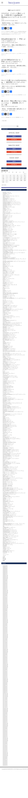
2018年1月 (5, 691)
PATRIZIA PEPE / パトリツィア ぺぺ (11, 453)
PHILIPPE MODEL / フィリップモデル (11, 462)
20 (17, 178)
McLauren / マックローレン (9, 408)
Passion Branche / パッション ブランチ (12, 452)
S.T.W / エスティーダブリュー (9, 490)
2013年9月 (5, 755)
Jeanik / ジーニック (7, 360)
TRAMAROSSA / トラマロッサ (10, 530)
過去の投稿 (3, 119)
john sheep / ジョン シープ (9, 362)
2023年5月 (5, 613)
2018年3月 (5, 689)
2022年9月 (5, 622)
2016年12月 (5, 707)
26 (14, 179)
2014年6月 (5, 744)
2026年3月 (5, 571)
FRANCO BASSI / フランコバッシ (10, 309)
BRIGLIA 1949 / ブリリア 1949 (9, 233)
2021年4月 (5, 643)
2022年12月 (5, 619)
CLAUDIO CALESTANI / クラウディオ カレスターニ (14, 249)
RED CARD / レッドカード (9, 476)
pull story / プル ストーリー (9, 473)
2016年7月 (5, 714)
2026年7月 (5, 566)
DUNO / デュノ (6, 276)
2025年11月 (5, 576)
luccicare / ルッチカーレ (8, 391)
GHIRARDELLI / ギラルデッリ (9, 319)
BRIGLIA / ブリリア (7, 232)
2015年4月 (5, 732)
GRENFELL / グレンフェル (9, 335)
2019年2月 (5, 675)
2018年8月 (5, 683)
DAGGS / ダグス (6, 255)
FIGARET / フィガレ (7, 296)
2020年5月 (5, 657)
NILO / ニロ (5, 432)
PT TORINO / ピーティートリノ (10, 468)
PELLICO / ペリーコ (7, 456)
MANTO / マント (6, 400)
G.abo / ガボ (5, 313)
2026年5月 (5, 568)
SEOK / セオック (6, 499)
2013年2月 (5, 764)
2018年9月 (5, 682)
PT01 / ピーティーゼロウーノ (11, 53)
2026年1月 (5, 573)
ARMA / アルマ (6, 207)
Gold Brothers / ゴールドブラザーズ (11, 331)
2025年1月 (5, 588)
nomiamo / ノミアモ (7, 434)
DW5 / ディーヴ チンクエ (8, 277)
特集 (4, 559)
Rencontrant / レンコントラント (10, 479)
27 (17, 179)
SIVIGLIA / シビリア (7, 504)
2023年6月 (5, 611)
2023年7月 (5, 610)
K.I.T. (4, 370)
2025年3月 (5, 585)
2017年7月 (5, 699)
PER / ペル (5, 460)
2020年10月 (5, 651)
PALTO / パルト (6, 445)
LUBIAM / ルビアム (13, 31)
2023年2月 (5, 616)
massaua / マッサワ (7, 403)
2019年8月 (5, 668)
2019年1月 (5, 677)
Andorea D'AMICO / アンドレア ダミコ (11, 201)
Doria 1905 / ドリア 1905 (8, 271)
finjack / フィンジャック (8, 302)
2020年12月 (5, 648)
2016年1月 (5, 721)
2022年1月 (5, 632)
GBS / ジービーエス (7, 317)
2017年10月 (5, 695)
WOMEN (5, 545)
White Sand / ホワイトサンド (9, 541)
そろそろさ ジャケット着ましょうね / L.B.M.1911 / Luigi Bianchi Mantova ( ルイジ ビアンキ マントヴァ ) (13, 16)
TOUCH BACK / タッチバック (9, 529)
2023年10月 (5, 606)
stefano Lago (5, 509)
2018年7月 (5, 684)
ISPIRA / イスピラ (7, 356)
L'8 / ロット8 (5, 373)
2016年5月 (5, 716)
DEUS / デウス (6, 267)
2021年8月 (5, 638)
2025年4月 (5, 584)
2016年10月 (5, 710)
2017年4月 (5, 702)
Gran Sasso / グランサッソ (9, 333)
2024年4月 (5, 599)
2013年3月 (5, 763)
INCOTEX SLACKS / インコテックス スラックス (14, 354)
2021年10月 (5, 636)
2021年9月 (5, 637)
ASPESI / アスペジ (7, 208)
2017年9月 (5, 696)
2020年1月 (5, 662)
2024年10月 (5, 592)
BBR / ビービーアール (8, 222)
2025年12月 (5, 574)
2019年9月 (5, 667)
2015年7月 (5, 728)
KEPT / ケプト (6, 371)
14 (21, 176)
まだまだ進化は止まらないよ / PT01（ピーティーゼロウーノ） (12, 60)
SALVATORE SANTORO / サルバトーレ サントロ (14, 492)
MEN (4, 412)
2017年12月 (5, 693)
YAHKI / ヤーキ (6, 546)
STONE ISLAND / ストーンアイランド (11, 510)
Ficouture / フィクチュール (9, 295)
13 (17, 176)
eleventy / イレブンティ (8, 281)
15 (24, 176)
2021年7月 (5, 640)
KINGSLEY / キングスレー (9, 372)
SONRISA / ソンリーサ (8, 508)
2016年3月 (5, 719)
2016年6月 (5, 715)
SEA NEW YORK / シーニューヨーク (11, 495)
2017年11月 (5, 694)
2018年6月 (5, 685)
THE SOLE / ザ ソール (8, 519)
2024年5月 (5, 598)
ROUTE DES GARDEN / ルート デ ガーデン (13, 488)
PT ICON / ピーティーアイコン (10, 467)
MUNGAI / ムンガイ (7, 429)
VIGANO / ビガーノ (7, 540)
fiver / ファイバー (7, 303)
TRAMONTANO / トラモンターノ (10, 531)
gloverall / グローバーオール (9, 329)
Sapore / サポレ (6, 494)
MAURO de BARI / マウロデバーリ (11, 405)
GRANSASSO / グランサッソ (9, 334)
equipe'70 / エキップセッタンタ (10, 283)
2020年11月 (5, 650)
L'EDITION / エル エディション (10, 375)
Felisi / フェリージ (7, 291)
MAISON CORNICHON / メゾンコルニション (13, 398)
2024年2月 (5, 601)
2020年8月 (5, 653)
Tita (3, 525)
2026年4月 (5, 569)
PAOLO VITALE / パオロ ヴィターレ (11, 450)
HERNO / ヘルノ (6, 343)
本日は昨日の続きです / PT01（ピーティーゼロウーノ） (13, 40)
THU (4, 521)
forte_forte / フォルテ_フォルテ (10, 306)
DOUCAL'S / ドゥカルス (8, 272)
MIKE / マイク (6, 416)
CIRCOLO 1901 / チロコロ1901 (10, 245)
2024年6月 (5, 597)
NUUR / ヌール (6, 435)
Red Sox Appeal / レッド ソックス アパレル (12, 477)
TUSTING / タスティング (8, 534)
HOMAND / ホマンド (7, 346)
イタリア (5, 552)
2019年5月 (5, 672)
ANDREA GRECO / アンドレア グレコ (11, 203)
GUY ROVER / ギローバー (9, 339)
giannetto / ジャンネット (8, 325)
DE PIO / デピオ (6, 261)
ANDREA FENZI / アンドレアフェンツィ (12, 202)
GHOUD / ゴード (6, 320)
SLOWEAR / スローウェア (9, 505)
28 (21, 179)
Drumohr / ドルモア (7, 275)
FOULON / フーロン (7, 307)
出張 (4, 556)
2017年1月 (5, 706)
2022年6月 (5, 626)
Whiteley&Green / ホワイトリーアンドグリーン (13, 542)
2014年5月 (5, 746)
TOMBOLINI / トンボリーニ (9, 526)
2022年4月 (5, 629)
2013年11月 (5, 753)
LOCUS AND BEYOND (8, 386)
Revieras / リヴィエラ (8, 482)
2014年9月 (5, 741)
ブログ (4, 554)
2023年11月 (5, 605)
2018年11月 (5, 679)
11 (10, 176)
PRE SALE (5, 465)
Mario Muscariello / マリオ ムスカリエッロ (12, 402)
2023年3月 (5, 615)
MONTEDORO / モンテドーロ (10, 425)
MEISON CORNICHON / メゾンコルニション (13, 410)
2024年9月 (5, 593)
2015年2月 (5, 735)
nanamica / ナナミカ (7, 431)
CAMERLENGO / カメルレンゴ (10, 239)
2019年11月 (5, 664)
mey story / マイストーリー (9, 414)
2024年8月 (5, 594)
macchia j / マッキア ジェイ (9, 397)
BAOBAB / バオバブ (7, 216)
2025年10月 (5, 577)
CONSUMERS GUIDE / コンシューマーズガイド (14, 251)
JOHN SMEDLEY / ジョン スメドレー (11, 364)
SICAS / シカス (6, 501)
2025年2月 (5, 587)
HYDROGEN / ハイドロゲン (9, 347)
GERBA (4, 318)
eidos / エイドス (6, 280)
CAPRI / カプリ (6, 240)
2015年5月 (5, 731)
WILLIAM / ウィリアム (8, 543)
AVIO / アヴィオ (6, 211)
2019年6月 (5, 670)
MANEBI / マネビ (7, 399)
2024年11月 (5, 590)
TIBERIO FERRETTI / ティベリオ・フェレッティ (14, 522)
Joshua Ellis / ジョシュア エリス (10, 367)
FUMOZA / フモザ (7, 312)
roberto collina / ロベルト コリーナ (10, 487)
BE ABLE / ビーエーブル (8, 223)
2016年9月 (5, 711)
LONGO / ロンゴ (6, 387)
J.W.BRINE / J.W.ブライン (9, 357)
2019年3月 (5, 674)
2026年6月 (5, 567)
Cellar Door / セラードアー (9, 243)
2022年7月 (5, 625)
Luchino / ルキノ (6, 392)
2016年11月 (5, 709)
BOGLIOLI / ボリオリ (7, 229)
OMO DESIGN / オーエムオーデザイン (11, 437)
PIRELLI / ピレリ (6, 463)
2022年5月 (5, 627)
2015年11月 (5, 723)
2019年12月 (5, 663)
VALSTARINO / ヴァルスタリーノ (10, 538)
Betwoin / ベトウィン (7, 227)
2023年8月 (5, 609)
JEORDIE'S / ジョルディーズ (9, 361)
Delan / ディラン (6, 262)
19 (14, 178)
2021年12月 (5, 633)
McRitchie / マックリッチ (8, 409)
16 (3, 178)
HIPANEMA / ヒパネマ (8, 345)
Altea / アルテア (6, 196)
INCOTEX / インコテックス (11, 94)
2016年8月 (5, 712)
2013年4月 (5, 762)
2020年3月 (5, 659)
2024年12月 (5, 589)
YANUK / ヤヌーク (7, 547)
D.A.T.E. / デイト (6, 254)
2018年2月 (5, 690)
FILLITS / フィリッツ (7, 299)
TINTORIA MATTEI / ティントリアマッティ (12, 524)
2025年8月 (5, 579)
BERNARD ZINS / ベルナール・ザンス (11, 224)
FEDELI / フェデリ (7, 290)
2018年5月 (5, 686)
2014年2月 (5, 749)
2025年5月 (5, 583)
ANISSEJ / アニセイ (7, 205)
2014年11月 (5, 738)
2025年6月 (5, 582)
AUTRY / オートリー (7, 210)
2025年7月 (5, 581)
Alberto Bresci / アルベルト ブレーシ (11, 195)
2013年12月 (5, 752)
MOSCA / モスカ (6, 428)
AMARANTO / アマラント (8, 197)
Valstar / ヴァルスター (8, 537)
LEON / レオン (6, 383)
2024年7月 (5, 595)
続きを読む (12, 24)
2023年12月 (5, 604)
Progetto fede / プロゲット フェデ (10, 466)
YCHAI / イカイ (6, 548)
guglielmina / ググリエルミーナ (10, 336)
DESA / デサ (5, 266)
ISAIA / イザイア (6, 355)
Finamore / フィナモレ (8, 301)
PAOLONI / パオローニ (8, 451)
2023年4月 (5, 614)
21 (21, 178)
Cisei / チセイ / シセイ (8, 248)
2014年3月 (5, 748)
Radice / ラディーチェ (8, 474)
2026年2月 (5, 572)
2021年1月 (5, 647)
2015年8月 (5, 727)
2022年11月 (5, 620)
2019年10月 (5, 666)
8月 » (5, 184)
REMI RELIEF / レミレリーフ (9, 478)
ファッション (6, 553)
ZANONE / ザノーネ (9, 116)
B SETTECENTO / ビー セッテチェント (12, 212)
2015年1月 (5, 736)
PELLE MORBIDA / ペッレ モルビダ (11, 455)
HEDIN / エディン (7, 341)
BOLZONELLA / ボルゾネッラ (9, 230)
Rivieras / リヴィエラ (7, 485)
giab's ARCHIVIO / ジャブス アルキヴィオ (12, 322)
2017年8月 (5, 698)
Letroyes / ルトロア (7, 384)
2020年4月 (5, 658)
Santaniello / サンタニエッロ (9, 493)
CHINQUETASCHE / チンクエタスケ (11, 244)
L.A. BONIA (5, 377)
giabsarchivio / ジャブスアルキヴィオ (11, 323)
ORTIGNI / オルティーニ (8, 442)
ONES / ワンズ (6, 439)
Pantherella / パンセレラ (8, 447)
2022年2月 (5, 631)
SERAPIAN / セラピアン (8, 500)
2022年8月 (5, 624)
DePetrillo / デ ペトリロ (8, 265)
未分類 (4, 558)
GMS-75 (5, 330)
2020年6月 (5, 656)
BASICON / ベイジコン (8, 219)
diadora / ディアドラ (7, 269)
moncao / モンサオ (7, 423)
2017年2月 (5, 705)
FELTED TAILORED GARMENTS (10, 292)
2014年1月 (5, 751)
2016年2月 (5, 720)
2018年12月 (5, 678)
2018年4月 (5, 688)
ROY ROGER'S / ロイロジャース (10, 489)
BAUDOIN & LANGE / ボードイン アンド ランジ (14, 221)
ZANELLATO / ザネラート (8, 550)
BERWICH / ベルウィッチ (8, 226)
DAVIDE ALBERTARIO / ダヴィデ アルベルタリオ (14, 260)
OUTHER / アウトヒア (8, 444)
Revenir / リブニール (7, 481)
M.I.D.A (4, 394)
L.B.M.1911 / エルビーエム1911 (19, 32)
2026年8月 (5, 565)
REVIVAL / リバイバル (8, 483)
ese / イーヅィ (6, 286)
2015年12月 (5, 722)
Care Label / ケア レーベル (9, 242)
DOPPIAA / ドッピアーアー (9, 270)
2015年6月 (5, 730)
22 (24, 178)
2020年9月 (5, 652)
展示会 (4, 557)
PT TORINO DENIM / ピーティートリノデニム (13, 469)
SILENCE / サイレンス (8, 503)
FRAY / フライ (6, 311)
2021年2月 (5, 646)
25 (10, 179)
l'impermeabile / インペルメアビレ (10, 376)
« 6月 (2, 184)
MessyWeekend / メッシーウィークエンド (12, 413)
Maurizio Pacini (6, 404)
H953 (4, 340)
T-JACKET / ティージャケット (10, 513)
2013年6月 (5, 759)
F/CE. (4, 288)
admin (16, 20)
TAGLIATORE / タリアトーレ (9, 514)
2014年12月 (5, 737)
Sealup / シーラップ (7, 497)
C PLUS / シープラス (7, 235)
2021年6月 (5, 641)
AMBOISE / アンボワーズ (8, 198)
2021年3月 (5, 645)
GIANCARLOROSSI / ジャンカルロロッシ (12, 324)
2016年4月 (5, 717)
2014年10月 (5, 739)
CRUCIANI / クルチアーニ (9, 253)
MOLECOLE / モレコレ (8, 420)
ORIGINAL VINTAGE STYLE (9, 441)
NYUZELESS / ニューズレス (9, 436)
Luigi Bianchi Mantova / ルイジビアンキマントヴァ (10, 33)
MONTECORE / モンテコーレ (9, 424)
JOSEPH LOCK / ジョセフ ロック (10, 366)
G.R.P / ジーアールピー (8, 314)
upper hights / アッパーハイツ (9, 536)
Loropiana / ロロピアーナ (8, 388)
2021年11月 (5, 635)
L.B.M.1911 (8, 31)
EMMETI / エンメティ (8, 282)
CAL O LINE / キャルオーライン (10, 238)
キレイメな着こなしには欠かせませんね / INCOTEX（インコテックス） (14, 81)
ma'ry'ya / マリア (6, 396)
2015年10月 (5, 725)
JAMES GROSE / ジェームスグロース (11, 359)
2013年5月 (5, 760)
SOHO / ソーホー (7, 506)
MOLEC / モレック (7, 419)
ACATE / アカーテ (7, 191)
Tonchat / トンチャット (8, 527)
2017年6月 (5, 700)
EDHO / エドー (6, 279)
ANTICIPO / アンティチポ (8, 206)
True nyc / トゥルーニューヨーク (10, 532)
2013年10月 (5, 754)
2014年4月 (5, 747)
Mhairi (4, 415)
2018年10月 (5, 680)
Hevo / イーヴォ (6, 344)
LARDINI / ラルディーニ (8, 381)
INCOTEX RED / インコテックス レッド (12, 352)
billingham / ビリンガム (8, 228)
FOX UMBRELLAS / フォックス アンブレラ (13, 308)
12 (14, 176)
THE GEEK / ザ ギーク (8, 516)
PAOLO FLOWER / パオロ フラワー (11, 449)
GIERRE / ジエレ (7, 327)
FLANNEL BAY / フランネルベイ (10, 304)
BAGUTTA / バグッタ (7, 214)
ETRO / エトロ (6, 287)
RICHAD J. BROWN (7, 484)
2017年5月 (5, 701)
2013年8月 (5, 757)
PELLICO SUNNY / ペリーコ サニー (11, 457)
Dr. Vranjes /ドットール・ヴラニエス (11, 274)
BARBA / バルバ (6, 217)
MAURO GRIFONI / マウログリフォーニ (12, 407)
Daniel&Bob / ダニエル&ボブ (9, 256)
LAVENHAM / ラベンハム (8, 382)
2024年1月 (5, 603)
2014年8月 (5, 742)
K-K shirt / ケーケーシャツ (9, 368)
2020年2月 (5, 661)
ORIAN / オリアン (7, 440)
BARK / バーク (6, 218)
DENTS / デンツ (6, 264)
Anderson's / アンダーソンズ (9, 200)
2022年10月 (5, 621)
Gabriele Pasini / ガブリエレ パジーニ (11, 315)
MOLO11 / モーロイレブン (9, 421)
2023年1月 (5, 617)
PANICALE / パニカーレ (8, 446)
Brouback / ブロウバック (8, 234)
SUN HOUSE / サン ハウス (9, 511)
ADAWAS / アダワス (7, 192)
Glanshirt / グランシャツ (8, 328)
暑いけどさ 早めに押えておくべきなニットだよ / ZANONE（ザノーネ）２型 (14, 102)
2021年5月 (5, 642)
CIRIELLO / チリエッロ (8, 246)
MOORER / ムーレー (7, 426)
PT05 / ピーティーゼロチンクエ (10, 472)
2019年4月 (5, 673)
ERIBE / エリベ (6, 285)
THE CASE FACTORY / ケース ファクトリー (13, 515)
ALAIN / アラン (6, 194)
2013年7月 (5, 758)
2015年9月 (5, 726)
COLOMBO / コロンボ (8, 250)
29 (24, 179)
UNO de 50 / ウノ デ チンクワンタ (10, 535)
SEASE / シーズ (6, 498)
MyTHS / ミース (6, 430)
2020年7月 (5, 654)
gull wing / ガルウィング (8, 338)
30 (3, 181)
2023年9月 (5, 608)
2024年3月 (5, 600)
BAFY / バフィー (6, 213)
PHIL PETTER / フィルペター (9, 461)
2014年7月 (5, 743)
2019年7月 (5, 669)
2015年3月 (5, 733)
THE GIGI (5, 517)
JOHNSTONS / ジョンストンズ (10, 365)
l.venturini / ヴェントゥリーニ (9, 380)
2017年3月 (5, 704)
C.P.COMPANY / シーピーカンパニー (11, 237)
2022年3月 (5, 630)
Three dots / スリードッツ (8, 520)
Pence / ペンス (6, 458)
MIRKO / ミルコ (6, 418)
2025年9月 (5, 578)
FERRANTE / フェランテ (8, 293)
